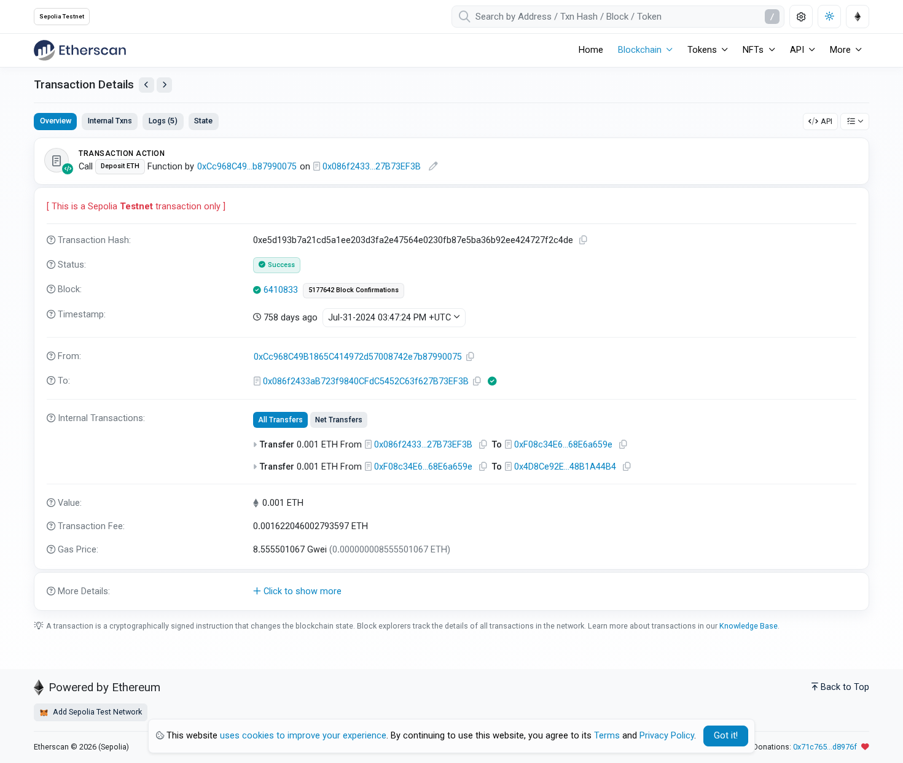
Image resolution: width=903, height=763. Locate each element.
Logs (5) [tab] (163, 120)
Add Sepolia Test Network (96, 711)
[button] (451, 592)
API (826, 121)
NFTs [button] (753, 50)
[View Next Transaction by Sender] (164, 85)
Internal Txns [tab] (110, 120)
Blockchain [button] (640, 50)
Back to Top (845, 687)
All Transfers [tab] (280, 420)
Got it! (726, 735)
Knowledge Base (748, 625)
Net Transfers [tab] (338, 420)
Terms (607, 735)
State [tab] (203, 120)
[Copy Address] (470, 357)
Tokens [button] (702, 50)
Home (591, 50)
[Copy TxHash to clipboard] (583, 240)
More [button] (840, 50)
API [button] (797, 50)
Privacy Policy (666, 735)
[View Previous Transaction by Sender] (146, 85)
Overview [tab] (55, 120)
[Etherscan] (80, 50)
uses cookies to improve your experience (303, 735)
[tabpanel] (451, 374)
